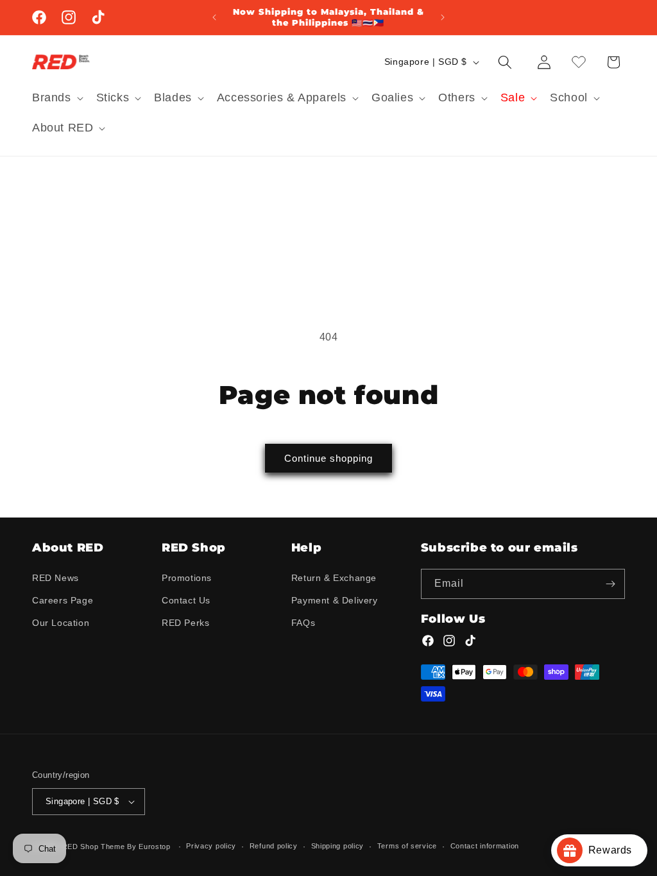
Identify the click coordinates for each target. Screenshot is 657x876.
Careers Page (62, 600)
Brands (51, 97)
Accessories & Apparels (281, 97)
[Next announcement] (443, 17)
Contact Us (186, 600)
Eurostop (155, 846)
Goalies (392, 97)
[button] (56, 98)
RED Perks (185, 623)
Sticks (113, 97)
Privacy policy (211, 846)
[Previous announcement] (214, 17)
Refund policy (274, 846)
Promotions (187, 578)
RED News (55, 578)
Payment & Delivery (334, 600)
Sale (512, 97)
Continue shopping (328, 458)
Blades (173, 97)
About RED (62, 127)
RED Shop (80, 846)
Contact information (484, 846)
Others (456, 97)
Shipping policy (337, 846)
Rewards (615, 850)
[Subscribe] (610, 584)
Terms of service (407, 846)
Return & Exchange (334, 578)
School (569, 97)
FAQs (303, 623)
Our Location (60, 623)
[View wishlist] (579, 62)
